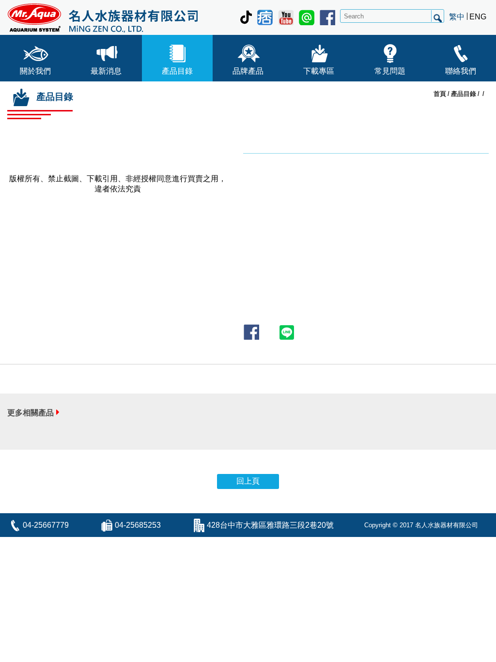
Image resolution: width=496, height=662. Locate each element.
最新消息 (106, 71)
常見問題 (389, 71)
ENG (477, 17)
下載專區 (318, 71)
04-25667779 (46, 525)
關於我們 (35, 71)
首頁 (440, 93)
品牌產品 (248, 71)
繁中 (457, 17)
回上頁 (248, 481)
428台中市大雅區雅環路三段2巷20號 (270, 525)
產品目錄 (177, 71)
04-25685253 (138, 525)
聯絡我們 (460, 71)
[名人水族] (102, 17)
